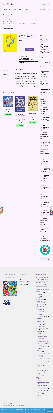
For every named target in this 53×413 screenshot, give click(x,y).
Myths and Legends (45, 153)
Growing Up (46, 161)
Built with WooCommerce (19, 405)
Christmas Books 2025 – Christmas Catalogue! (45, 48)
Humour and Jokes (45, 136)
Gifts (44, 125)
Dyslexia (43, 92)
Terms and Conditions (7, 14)
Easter (44, 123)
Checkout (20, 9)
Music (44, 194)
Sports (44, 215)
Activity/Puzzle (44, 66)
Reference (45, 198)
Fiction (42, 99)
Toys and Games (44, 231)
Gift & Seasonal (44, 109)
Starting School (46, 79)
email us (32, 19)
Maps (42, 151)
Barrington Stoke (46, 94)
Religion (44, 204)
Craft (44, 180)
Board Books (45, 74)
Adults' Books (44, 68)
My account (26, 9)
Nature (45, 210)
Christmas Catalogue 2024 (46, 120)
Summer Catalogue (45, 131)
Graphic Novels (44, 134)
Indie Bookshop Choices (44, 139)
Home (5, 28)
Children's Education (45, 172)
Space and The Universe (46, 213)
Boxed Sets (45, 111)
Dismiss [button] (50, 411)
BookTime (43, 81)
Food (44, 183)
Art (43, 163)
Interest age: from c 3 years (29, 61)
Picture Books (44, 220)
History (44, 185)
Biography (45, 165)
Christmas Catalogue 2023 (46, 116)
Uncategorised (10, 28)
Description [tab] (5, 70)
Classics (44, 101)
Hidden (44, 238)
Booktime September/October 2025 (45, 52)
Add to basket (29, 49)
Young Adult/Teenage (45, 240)
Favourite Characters (45, 106)
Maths (45, 178)
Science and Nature (45, 207)
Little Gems (46, 97)
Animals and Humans (45, 158)
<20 (43, 236)
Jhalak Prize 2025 (44, 149)
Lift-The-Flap (45, 76)
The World (45, 218)
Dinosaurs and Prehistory (47, 188)
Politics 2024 (45, 196)
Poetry (42, 222)
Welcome (5, 9)
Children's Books (44, 87)
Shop (10, 9)
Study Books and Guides (46, 201)
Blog (15, 9)
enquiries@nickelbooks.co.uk (25, 281)
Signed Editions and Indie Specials (45, 225)
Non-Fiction (43, 155)
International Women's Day (47, 169)
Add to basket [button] (8, 114)
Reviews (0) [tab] (5, 74)
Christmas (45, 113)
